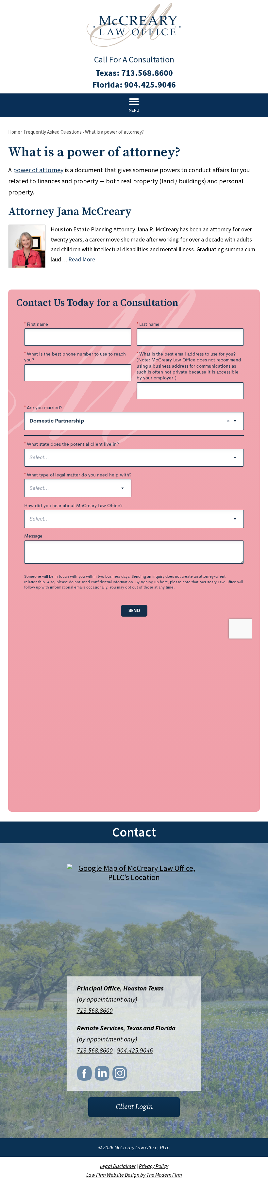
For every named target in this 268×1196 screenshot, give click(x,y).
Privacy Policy (153, 1166)
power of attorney (38, 170)
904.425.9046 (150, 84)
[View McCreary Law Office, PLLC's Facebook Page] (85, 1075)
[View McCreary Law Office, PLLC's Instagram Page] (120, 1075)
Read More (81, 259)
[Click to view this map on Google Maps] (134, 921)
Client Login (134, 1107)
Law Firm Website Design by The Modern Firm (134, 1174)
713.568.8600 (147, 72)
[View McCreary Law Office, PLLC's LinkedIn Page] (102, 1075)
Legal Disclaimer (118, 1166)
